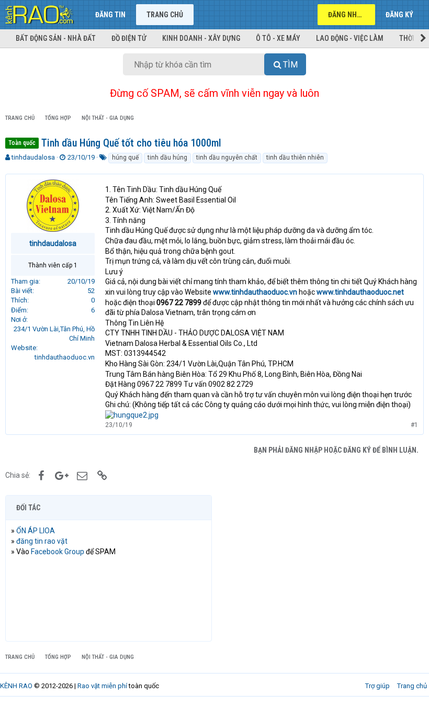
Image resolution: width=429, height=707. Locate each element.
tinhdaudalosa (33, 157)
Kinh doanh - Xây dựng (201, 38)
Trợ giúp (377, 686)
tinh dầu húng (167, 157)
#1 (414, 425)
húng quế (125, 157)
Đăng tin (110, 14)
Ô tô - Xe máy (278, 38)
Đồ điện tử (128, 38)
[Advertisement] (320, 568)
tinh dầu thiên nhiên (295, 157)
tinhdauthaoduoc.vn (65, 357)
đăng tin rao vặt (41, 541)
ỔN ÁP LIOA (35, 530)
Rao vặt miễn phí (102, 686)
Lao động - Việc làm (349, 38)
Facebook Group (57, 551)
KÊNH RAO (16, 686)
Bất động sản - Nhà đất (56, 38)
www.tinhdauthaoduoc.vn (255, 292)
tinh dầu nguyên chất (226, 157)
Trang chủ (164, 14)
